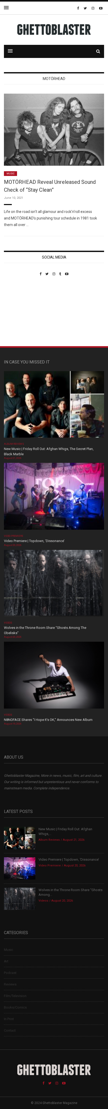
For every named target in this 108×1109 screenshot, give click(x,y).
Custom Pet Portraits (19, 312)
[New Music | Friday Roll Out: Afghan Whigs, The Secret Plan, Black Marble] (54, 406)
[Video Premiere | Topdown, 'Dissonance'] (54, 498)
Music (10, 173)
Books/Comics (15, 1007)
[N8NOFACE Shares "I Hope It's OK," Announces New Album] (54, 677)
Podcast (10, 973)
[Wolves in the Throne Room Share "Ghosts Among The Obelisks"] (54, 585)
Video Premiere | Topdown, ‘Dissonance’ (34, 541)
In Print (9, 1019)
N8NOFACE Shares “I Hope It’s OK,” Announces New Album (48, 720)
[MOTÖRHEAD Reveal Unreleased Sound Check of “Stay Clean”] (54, 129)
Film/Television (15, 996)
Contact (10, 1030)
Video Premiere (13, 536)
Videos (8, 623)
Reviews (10, 984)
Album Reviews (14, 444)
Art (6, 961)
